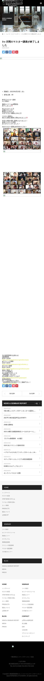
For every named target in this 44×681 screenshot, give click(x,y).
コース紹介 (5, 529)
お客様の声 (5, 515)
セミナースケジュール (8, 532)
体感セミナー (6, 535)
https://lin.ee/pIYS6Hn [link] (9, 384)
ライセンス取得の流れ (8, 502)
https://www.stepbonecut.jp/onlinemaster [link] (15, 369)
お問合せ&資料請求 (27, 620)
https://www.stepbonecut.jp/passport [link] (14, 378)
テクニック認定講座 (8, 545)
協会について (6, 512)
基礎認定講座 (6, 542)
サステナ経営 (6, 496)
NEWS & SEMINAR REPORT (10, 566)
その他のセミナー (7, 551)
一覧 (36, 403)
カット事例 (5, 505)
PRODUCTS (5, 508)
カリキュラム (6, 539)
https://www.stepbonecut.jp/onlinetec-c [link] (15, 364)
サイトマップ (26, 636)
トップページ (6, 492)
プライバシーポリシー (28, 633)
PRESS (4, 572)
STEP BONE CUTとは (8, 499)
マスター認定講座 (7, 548)
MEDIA (4, 569)
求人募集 (24, 623)
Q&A (23, 626)
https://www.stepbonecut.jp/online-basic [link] (15, 360)
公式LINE (24, 630)
